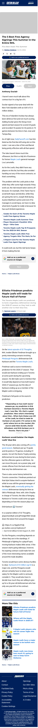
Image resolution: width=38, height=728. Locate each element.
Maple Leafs (16, 159)
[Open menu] (3, 3)
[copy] (14, 53)
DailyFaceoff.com (22, 139)
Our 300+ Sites (29, 685)
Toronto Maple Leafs (24, 362)
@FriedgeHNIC (24, 516)
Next (30, 86)
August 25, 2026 (28, 531)
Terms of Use (28, 692)
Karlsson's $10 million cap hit (20, 565)
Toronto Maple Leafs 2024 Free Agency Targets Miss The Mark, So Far (19, 235)
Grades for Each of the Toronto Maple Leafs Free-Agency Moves (19, 215)
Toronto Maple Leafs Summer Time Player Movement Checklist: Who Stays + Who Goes (18, 222)
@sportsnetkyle (8, 516)
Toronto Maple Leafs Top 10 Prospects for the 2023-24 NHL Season (19, 229)
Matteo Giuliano (10, 50)
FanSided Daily (8, 688)
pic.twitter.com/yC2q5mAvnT (14, 528)
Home (4, 273)
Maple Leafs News (13, 273)
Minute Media (12, 711)
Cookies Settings (8, 706)
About (4, 681)
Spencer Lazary (10, 311)
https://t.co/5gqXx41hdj (14, 525)
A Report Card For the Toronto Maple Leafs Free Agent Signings (19, 241)
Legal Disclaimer (29, 696)
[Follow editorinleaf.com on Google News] (32, 258)
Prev (8, 86)
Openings (27, 681)
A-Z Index (27, 700)
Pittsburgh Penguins (10, 359)
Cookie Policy (7, 696)
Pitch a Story (28, 688)
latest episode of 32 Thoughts (20, 349)
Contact (5, 685)
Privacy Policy (7, 692)
